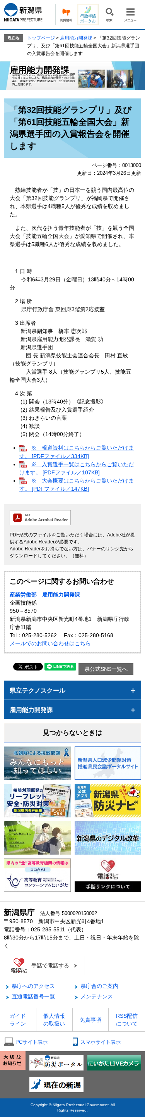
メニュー (130, 14)
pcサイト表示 (31, 1042)
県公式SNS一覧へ (106, 669)
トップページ (41, 38)
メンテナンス (96, 996)
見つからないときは (72, 732)
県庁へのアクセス (33, 986)
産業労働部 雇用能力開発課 (45, 594)
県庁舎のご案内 (99, 986)
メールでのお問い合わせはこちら (50, 643)
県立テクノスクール (37, 690)
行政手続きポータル (88, 14)
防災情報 (66, 14)
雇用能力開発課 (76, 38)
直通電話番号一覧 (33, 996)
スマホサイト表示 (100, 1042)
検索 (109, 14)
